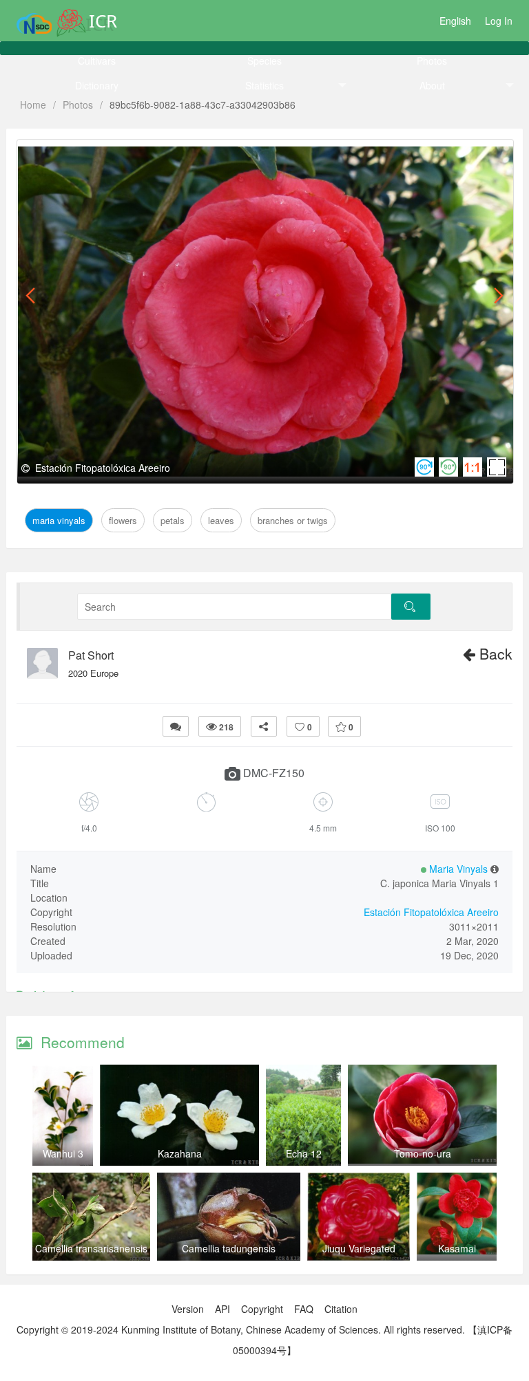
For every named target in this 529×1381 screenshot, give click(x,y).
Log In (498, 21)
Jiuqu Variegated (358, 1248)
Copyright (262, 1309)
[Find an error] (176, 726)
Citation (340, 1309)
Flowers (118, 155)
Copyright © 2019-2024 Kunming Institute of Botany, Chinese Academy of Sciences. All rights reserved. (241, 1329)
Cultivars (97, 60)
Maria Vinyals (60, 155)
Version (188, 1309)
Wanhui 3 (63, 1153)
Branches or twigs (268, 155)
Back (493, 653)
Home (33, 104)
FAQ (303, 1309)
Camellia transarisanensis (91, 1248)
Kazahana (180, 1153)
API (222, 1309)
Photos (432, 60)
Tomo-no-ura (422, 1153)
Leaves (198, 155)
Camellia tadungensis (229, 1248)
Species (264, 60)
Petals (159, 155)
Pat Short (91, 655)
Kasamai (457, 1248)
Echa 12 (304, 1153)
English (455, 21)
